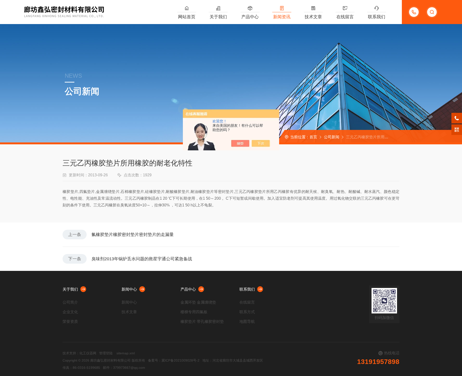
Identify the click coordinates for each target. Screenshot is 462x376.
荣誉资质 (70, 321)
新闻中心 (129, 289)
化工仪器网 (87, 353)
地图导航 (247, 321)
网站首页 (186, 16)
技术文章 (313, 16)
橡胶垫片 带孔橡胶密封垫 (202, 321)
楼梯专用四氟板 (193, 312)
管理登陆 (106, 353)
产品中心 (250, 16)
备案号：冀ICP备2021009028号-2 (173, 360)
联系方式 (247, 312)
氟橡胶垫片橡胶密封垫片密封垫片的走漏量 (132, 234)
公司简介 (70, 302)
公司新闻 (331, 137)
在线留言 (345, 16)
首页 (313, 137)
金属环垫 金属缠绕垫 (198, 302)
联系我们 (376, 16)
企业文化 (70, 312)
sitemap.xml (125, 353)
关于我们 (218, 16)
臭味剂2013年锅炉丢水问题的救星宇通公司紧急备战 (141, 258)
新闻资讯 (281, 16)
